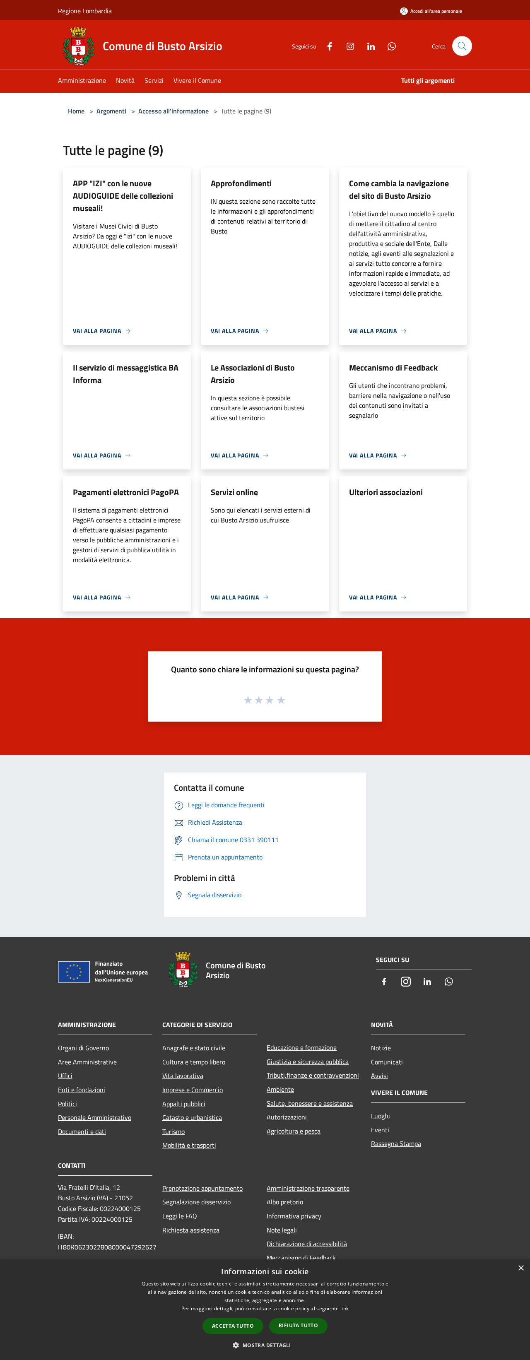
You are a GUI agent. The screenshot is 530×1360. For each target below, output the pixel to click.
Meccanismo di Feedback (393, 367)
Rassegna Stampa (396, 1143)
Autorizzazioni (287, 1117)
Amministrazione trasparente (308, 1188)
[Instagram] (347, 46)
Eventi (380, 1130)
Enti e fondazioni (81, 1090)
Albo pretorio (285, 1202)
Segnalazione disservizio (196, 1202)
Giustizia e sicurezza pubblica (308, 1061)
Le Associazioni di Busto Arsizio (253, 373)
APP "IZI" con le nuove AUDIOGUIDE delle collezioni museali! (123, 195)
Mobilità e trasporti (189, 1145)
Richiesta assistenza (190, 1230)
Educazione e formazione (302, 1047)
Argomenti (111, 111)
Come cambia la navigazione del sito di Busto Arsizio (399, 189)
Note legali (282, 1230)
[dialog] (265, 1309)
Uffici (65, 1076)
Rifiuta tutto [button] (298, 1325)
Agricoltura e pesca (293, 1131)
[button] (265, 1345)
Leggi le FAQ (179, 1216)
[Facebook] (326, 46)
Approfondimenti (241, 183)
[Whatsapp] (388, 46)
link (344, 1308)
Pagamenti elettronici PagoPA (126, 492)
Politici (67, 1104)
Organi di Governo (83, 1048)
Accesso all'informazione (173, 111)
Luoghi (380, 1116)
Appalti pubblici (183, 1104)
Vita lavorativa (182, 1076)
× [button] (521, 1268)
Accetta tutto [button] (233, 1325)
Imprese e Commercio (192, 1090)
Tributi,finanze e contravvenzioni (313, 1075)
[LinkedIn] (367, 46)
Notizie (381, 1048)
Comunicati (387, 1062)
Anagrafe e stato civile (193, 1048)
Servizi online (234, 492)
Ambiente (280, 1089)
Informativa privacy (294, 1216)
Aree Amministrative (87, 1062)
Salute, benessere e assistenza (310, 1103)
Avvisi (379, 1076)
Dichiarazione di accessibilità (307, 1244)
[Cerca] (462, 46)
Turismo (173, 1131)
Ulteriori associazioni (386, 492)
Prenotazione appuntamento (202, 1188)
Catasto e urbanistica (192, 1117)
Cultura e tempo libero (193, 1062)
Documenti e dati (82, 1131)
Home (76, 111)
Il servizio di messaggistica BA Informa (125, 373)
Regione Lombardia (85, 11)
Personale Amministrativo (94, 1117)
